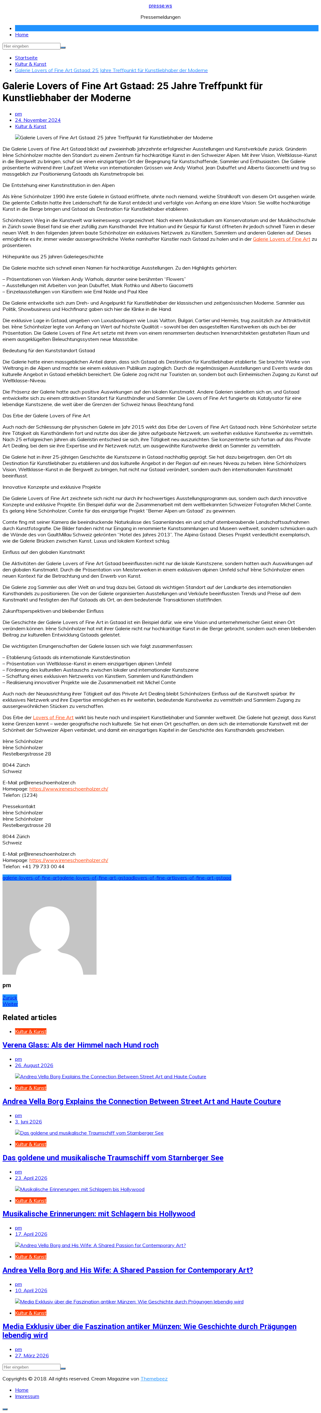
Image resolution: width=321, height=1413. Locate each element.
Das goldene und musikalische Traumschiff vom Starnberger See (113, 1157)
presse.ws (160, 6)
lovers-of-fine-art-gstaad (202, 877)
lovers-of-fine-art (154, 877)
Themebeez (154, 1378)
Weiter (10, 1004)
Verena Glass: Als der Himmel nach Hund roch (81, 1045)
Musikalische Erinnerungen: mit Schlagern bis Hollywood (99, 1213)
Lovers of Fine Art (53, 717)
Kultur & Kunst (30, 126)
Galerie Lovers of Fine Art (281, 239)
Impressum (27, 1396)
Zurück (10, 997)
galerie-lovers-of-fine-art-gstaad (96, 877)
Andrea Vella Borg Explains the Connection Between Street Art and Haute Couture (142, 1101)
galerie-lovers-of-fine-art (31, 877)
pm (18, 114)
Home (22, 34)
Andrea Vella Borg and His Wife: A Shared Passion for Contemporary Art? (128, 1270)
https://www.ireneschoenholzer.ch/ (68, 789)
